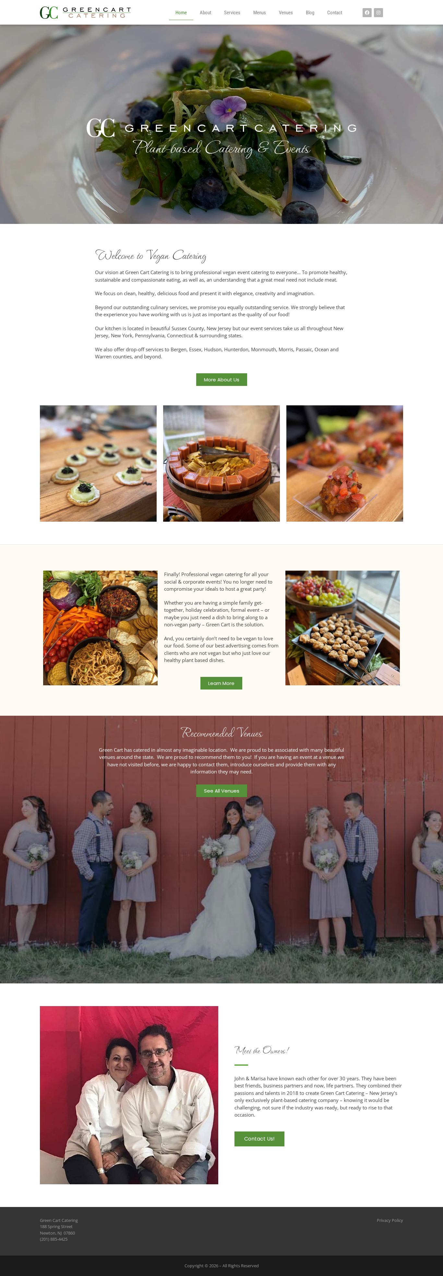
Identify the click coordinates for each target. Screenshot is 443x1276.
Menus (259, 13)
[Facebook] (367, 12)
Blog (310, 13)
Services (232, 13)
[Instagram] (378, 12)
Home (181, 13)
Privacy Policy (390, 1220)
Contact (334, 13)
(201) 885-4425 (53, 1239)
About (205, 13)
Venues (286, 13)
